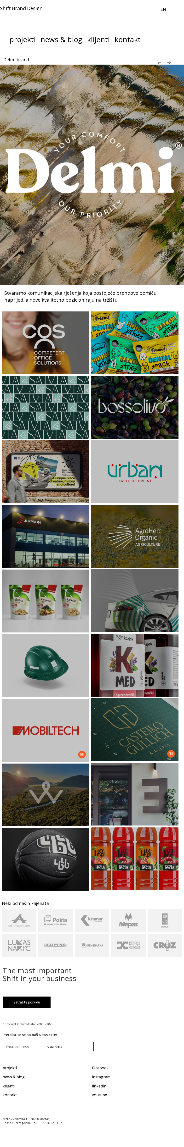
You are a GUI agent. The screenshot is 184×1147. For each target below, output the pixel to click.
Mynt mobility (17, 59)
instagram (101, 1077)
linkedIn (99, 1086)
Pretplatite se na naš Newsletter (30, 1034)
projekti (10, 1067)
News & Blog (61, 40)
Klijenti (98, 40)
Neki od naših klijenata (25, 903)
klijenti (9, 1086)
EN (163, 9)
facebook (100, 1067)
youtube (99, 1094)
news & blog (14, 1077)
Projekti (22, 40)
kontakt (10, 1094)
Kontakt (128, 40)
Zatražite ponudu (26, 1002)
